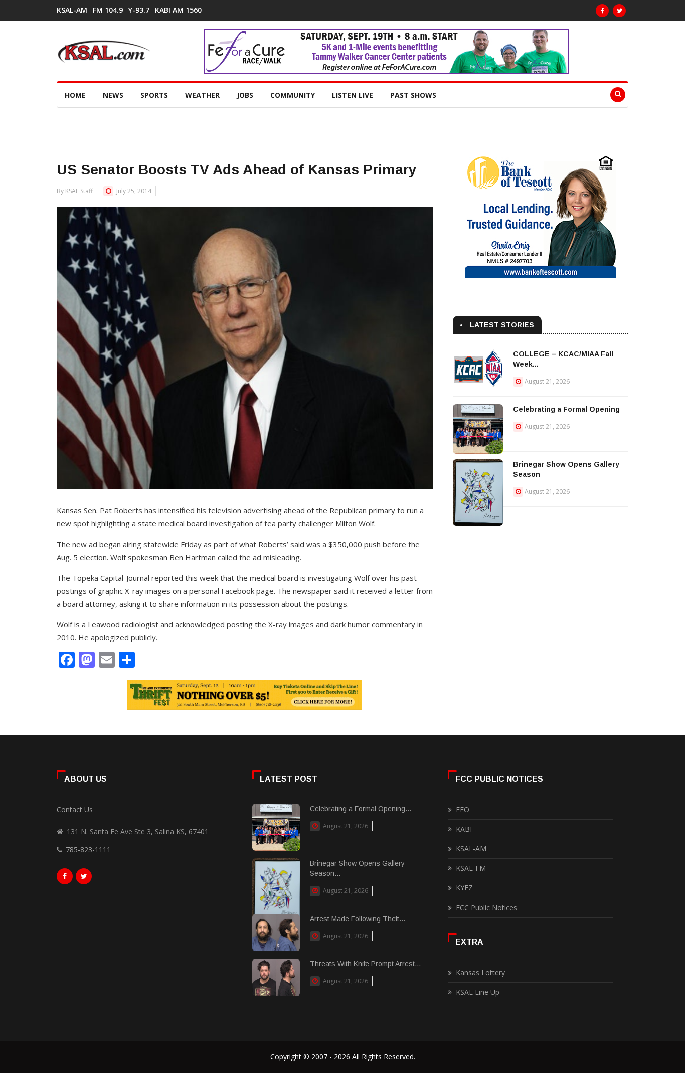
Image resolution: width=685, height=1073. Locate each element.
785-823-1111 (88, 849)
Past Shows (413, 95)
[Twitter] (619, 10)
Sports (154, 95)
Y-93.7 (138, 10)
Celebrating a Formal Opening (566, 409)
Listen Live (352, 95)
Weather (202, 95)
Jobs (245, 95)
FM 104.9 (108, 10)
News (113, 95)
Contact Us (75, 809)
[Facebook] (602, 10)
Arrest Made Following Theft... (357, 919)
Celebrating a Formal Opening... (360, 809)
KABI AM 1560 (178, 10)
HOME (75, 95)
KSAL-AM (72, 10)
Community (292, 95)
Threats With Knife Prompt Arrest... (365, 964)
